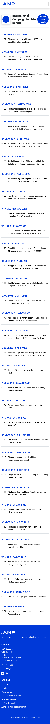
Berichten (5, 684)
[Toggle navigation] (45, 4)
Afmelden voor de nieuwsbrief (13, 707)
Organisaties (6, 692)
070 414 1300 (7, 665)
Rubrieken (5, 688)
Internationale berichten (11, 696)
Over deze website (8, 699)
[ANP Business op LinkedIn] (2, 674)
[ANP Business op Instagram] (7, 674)
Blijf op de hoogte (8, 703)
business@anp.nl (8, 668)
